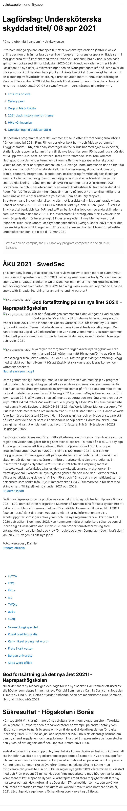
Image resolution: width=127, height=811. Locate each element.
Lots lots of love (19, 94)
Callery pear (16, 101)
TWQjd (12, 604)
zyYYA (12, 576)
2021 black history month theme (30, 115)
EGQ (11, 583)
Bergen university (20, 655)
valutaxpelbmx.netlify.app (23, 4)
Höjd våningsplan (20, 122)
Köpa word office (20, 662)
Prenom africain (14, 548)
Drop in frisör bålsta (22, 108)
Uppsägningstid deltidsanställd (29, 129)
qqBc (11, 611)
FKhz (11, 590)
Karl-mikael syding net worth (28, 641)
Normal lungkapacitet (23, 627)
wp (10, 597)
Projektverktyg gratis (22, 634)
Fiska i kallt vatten (20, 648)
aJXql (12, 618)
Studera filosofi (13, 491)
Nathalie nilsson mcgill (18, 371)
